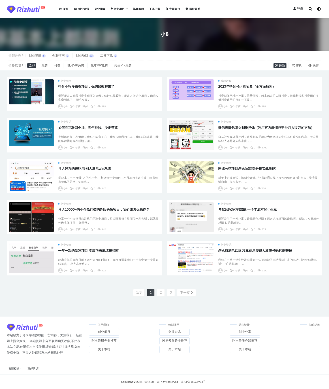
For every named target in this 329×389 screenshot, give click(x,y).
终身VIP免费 (123, 65)
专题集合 (174, 9)
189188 (149, 382)
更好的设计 (34, 368)
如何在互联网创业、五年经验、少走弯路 (88, 127)
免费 (44, 65)
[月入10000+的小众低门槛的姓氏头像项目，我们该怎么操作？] (31, 222)
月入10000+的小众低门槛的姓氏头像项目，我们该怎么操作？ (104, 209)
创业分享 (245, 332)
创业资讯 (83, 9)
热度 (315, 65)
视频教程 (138, 9)
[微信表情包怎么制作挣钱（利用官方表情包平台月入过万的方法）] (191, 141)
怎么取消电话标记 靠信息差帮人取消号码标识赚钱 (255, 250)
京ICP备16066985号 (193, 382)
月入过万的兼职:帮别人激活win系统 (84, 168)
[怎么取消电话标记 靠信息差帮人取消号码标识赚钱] (191, 257)
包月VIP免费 (75, 65)
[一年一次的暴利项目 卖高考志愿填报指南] (31, 263)
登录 (300, 9)
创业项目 (84, 55)
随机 (298, 65)
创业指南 (99, 9)
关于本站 (104, 349)
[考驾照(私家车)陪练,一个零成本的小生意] (191, 225)
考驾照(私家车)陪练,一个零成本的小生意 (247, 209)
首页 (65, 9)
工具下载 (154, 9)
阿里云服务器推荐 (104, 340)
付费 (57, 65)
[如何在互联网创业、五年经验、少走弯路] (31, 133)
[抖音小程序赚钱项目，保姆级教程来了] (31, 91)
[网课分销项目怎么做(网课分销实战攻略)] (191, 172)
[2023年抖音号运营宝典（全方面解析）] (191, 89)
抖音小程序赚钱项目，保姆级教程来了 (86, 86)
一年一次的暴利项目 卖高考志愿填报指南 (88, 250)
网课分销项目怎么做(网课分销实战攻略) (247, 168)
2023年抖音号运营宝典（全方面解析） (247, 86)
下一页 (185, 292)
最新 (281, 65)
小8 (65, 106)
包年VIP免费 (99, 65)
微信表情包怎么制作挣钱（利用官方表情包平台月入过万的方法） (266, 127)
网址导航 (194, 9)
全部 (32, 65)
